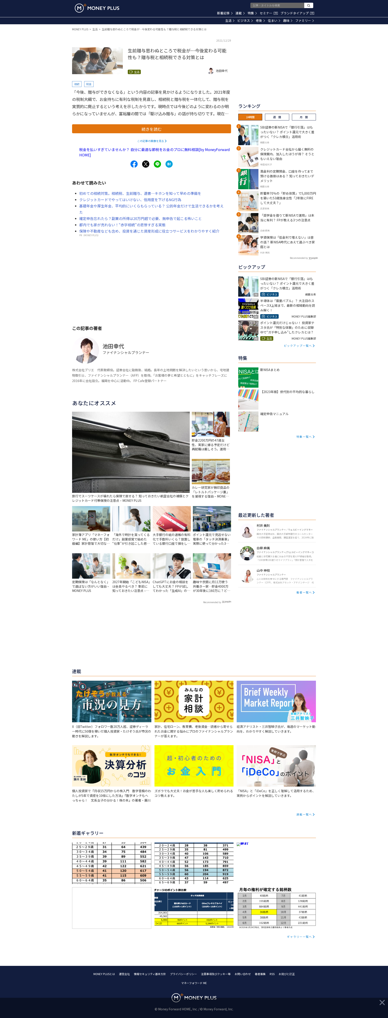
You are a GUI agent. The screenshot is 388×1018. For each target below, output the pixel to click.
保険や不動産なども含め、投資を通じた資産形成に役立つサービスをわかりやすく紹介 (149, 231)
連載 (239, 13)
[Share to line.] (157, 164)
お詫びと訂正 (287, 974)
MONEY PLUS (80, 29)
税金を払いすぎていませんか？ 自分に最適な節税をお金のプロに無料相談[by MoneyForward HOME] (154, 152)
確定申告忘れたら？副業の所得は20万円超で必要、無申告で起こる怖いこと (140, 218)
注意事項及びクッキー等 (216, 974)
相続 (76, 84)
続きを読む (151, 129)
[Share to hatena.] (169, 164)
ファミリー (303, 20)
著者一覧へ (304, 592)
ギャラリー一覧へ (299, 936)
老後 (259, 20)
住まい (272, 20)
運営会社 (124, 974)
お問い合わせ (243, 974)
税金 (89, 84)
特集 (251, 13)
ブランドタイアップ (296, 13)
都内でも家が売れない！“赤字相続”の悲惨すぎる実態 (122, 224)
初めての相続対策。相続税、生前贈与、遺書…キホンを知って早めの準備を (140, 193)
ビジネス (243, 20)
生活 (228, 20)
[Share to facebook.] (134, 164)
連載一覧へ (304, 814)
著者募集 (260, 974)
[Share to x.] (145, 164)
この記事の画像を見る (150, 141)
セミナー (268, 13)
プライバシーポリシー (183, 974)
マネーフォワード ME (194, 983)
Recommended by (212, 602)
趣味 (286, 20)
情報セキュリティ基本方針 (150, 974)
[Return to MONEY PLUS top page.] (97, 8)
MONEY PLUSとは (104, 974)
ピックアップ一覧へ (298, 345)
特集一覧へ (304, 436)
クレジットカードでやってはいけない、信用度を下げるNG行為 (130, 199)
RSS (272, 974)
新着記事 (223, 13)
